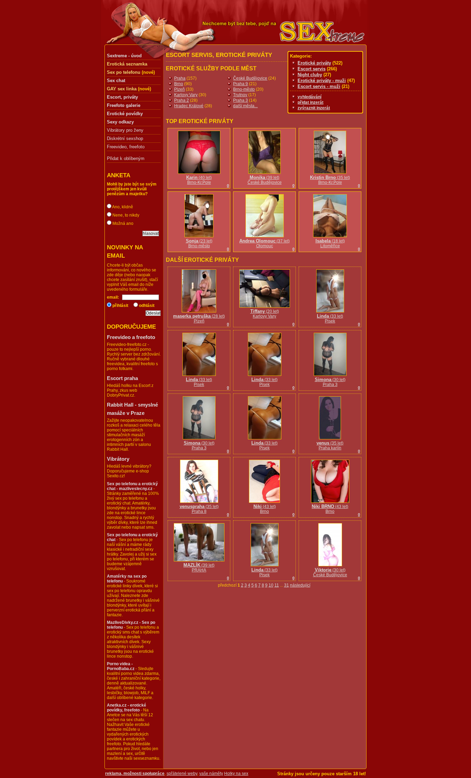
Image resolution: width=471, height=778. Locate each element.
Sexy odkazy (120, 121)
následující (300, 585)
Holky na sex (236, 773)
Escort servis (311, 68)
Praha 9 (240, 83)
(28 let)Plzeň (199, 318)
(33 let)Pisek (330, 318)
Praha (180, 78)
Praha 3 (240, 100)
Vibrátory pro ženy (125, 130)
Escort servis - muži (319, 86)
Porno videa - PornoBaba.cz (120, 666)
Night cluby (310, 74)
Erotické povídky (125, 113)
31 (286, 585)
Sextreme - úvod (124, 55)
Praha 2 (181, 100)
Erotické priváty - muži (322, 80)
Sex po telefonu (123, 72)
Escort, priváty (122, 97)
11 (276, 585)
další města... (245, 105)
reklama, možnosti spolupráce (134, 773)
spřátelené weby (182, 773)
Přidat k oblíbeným (125, 158)
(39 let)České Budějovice (265, 180)
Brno (178, 83)
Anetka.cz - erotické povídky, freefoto (126, 707)
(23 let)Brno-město (199, 243)
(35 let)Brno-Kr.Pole (330, 180)
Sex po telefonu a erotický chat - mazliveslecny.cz (132, 486)
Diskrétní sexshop (125, 138)
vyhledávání (309, 96)
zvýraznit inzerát (314, 108)
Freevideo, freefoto (125, 146)
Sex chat (116, 80)
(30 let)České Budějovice (330, 572)
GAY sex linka (122, 88)
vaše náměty (211, 773)
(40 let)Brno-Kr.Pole (199, 180)
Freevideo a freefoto (131, 337)
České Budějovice (250, 78)
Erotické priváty (314, 63)
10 (271, 585)
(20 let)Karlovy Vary (264, 314)
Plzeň (179, 89)
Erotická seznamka (127, 64)
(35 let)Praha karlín (330, 445)
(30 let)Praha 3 (330, 382)
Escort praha (122, 378)
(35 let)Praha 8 (199, 509)
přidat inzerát (310, 102)
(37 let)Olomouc (264, 243)
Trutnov (240, 94)
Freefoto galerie (123, 105)
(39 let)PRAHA (198, 567)
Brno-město (244, 89)
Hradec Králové (188, 105)
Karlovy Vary (186, 94)
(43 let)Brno (264, 509)
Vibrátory (118, 459)
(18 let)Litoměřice (330, 243)
